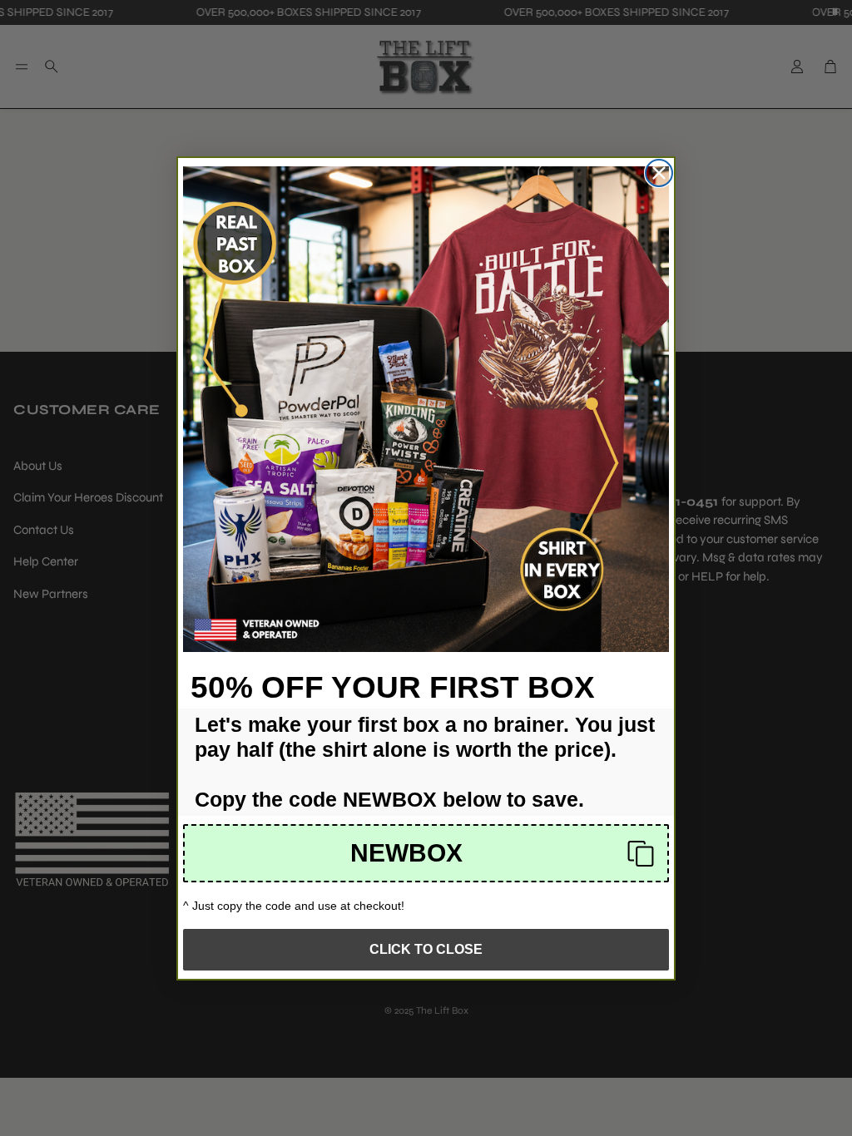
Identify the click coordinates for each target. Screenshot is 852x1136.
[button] (426, 853)
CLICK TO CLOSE (426, 949)
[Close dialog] (659, 173)
